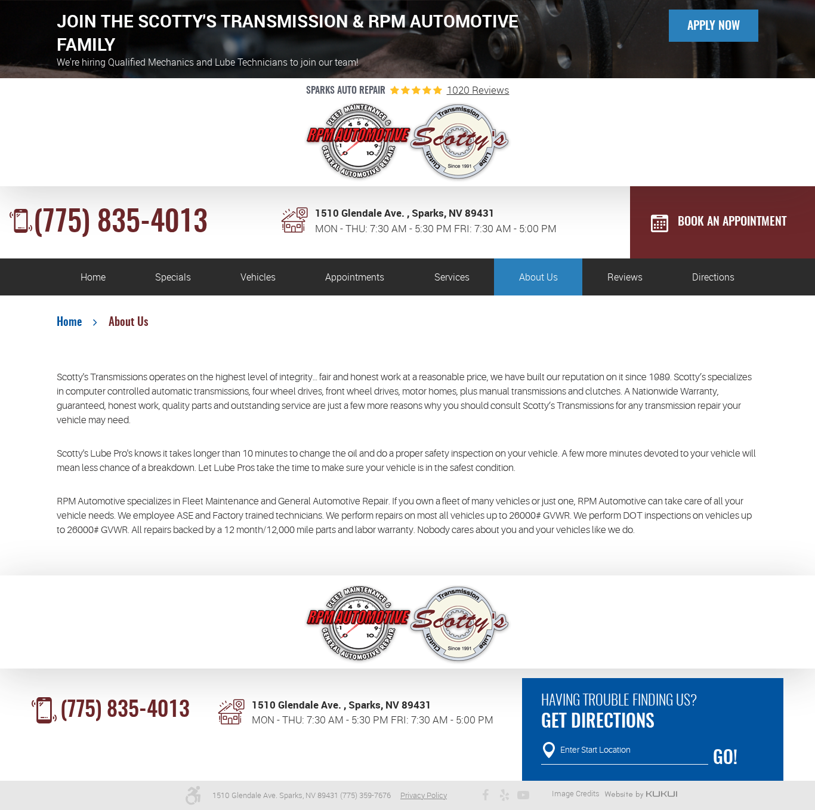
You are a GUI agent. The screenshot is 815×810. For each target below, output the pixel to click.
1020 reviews (478, 90)
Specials (173, 277)
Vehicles (258, 277)
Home (93, 277)
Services (452, 277)
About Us (538, 277)
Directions (713, 277)
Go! (725, 759)
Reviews (625, 277)
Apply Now (713, 26)
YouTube (523, 795)
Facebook (485, 795)
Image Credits (576, 793)
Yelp (504, 795)
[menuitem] (92, 276)
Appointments (354, 277)
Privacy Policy (423, 795)
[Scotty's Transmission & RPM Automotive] (408, 143)
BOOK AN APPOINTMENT (732, 222)
